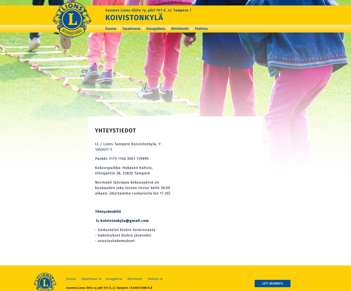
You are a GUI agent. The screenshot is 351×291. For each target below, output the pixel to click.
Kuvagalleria (155, 29)
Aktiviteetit (180, 29)
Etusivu (110, 29)
